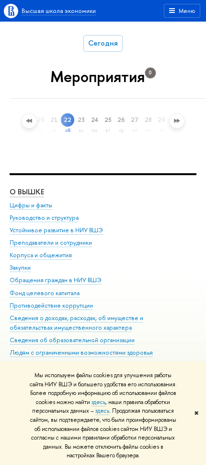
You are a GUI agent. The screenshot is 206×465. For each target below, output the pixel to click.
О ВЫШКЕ (27, 192)
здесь (98, 402)
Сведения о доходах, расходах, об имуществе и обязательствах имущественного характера (76, 323)
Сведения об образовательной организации (72, 340)
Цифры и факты (31, 205)
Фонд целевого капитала (45, 293)
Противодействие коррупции (51, 305)
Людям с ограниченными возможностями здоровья (81, 352)
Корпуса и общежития (41, 255)
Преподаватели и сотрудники (51, 242)
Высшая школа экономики (59, 10)
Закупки (20, 267)
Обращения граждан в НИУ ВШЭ (56, 280)
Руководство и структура (44, 218)
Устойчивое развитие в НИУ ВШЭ (56, 230)
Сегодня (103, 43)
